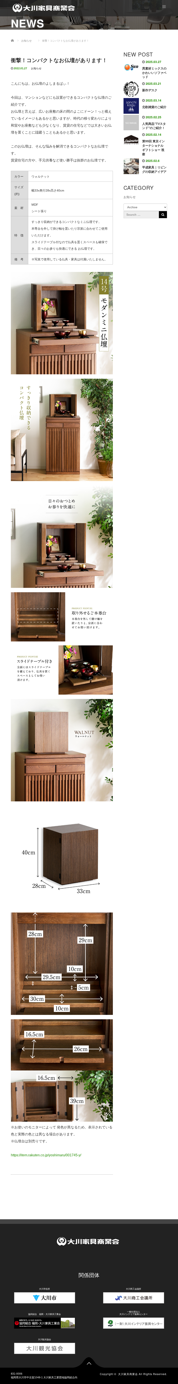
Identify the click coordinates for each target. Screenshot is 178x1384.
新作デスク (149, 90)
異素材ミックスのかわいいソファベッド (154, 73)
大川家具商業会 (128, 1374)
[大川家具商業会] (44, 7)
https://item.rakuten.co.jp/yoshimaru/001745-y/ (46, 1155)
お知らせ (36, 68)
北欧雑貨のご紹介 (154, 107)
